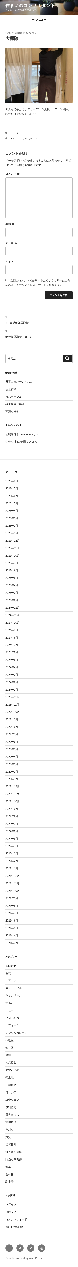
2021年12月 (12, 875)
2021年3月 (11, 942)
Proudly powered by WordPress (23, 1258)
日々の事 (10, 1092)
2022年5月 (11, 838)
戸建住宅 (10, 1084)
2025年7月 (11, 563)
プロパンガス (13, 1017)
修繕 (8, 1055)
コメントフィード (16, 1219)
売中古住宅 (12, 1069)
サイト (9, 261)
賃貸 (8, 1137)
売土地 (9, 1077)
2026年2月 (11, 525)
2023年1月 (11, 778)
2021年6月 (11, 920)
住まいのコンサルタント (30, 5)
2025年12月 (12, 540)
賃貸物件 (10, 1144)
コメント (12, 173)
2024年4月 (11, 667)
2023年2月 (11, 771)
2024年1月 (11, 689)
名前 (9, 224)
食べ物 (9, 1174)
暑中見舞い (12, 1099)
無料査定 (10, 1107)
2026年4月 (11, 510)
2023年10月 (12, 711)
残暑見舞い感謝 (14, 404)
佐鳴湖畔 (10, 434)
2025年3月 (11, 592)
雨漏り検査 (12, 411)
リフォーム (12, 1025)
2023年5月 (11, 749)
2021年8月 (11, 905)
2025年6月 (11, 570)
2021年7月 (11, 913)
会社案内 (10, 1047)
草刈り (9, 1129)
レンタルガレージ (16, 1032)
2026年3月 (11, 518)
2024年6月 (11, 652)
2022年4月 (11, 846)
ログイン (10, 1204)
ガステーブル (13, 396)
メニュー (41, 19)
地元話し (10, 1062)
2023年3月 (11, 764)
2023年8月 (11, 726)
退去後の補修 (13, 1151)
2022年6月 (11, 831)
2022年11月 (12, 793)
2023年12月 (12, 697)
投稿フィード (13, 1211)
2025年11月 (12, 548)
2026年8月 (11, 481)
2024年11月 (12, 615)
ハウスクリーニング (29, 138)
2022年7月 (11, 823)
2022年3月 (11, 853)
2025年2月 (11, 600)
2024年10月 (12, 622)
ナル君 (9, 1002)
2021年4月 (11, 935)
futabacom (29, 33)
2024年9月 (11, 630)
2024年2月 (11, 682)
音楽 (8, 1166)
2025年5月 (11, 577)
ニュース (15, 133)
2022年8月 (11, 816)
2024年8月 (11, 637)
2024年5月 (11, 659)
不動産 (9, 1040)
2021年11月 (12, 883)
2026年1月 (11, 533)
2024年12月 (12, 607)
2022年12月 (12, 786)
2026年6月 (11, 495)
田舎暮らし (12, 1114)
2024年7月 (11, 644)
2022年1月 (11, 868)
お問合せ (10, 965)
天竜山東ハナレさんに (19, 381)
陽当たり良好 (13, 1159)
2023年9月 (11, 719)
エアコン (15, 138)
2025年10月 (12, 555)
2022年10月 (12, 801)
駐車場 (9, 1181)
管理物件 (10, 1122)
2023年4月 (11, 756)
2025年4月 (11, 585)
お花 (8, 973)
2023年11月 (12, 704)
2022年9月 (11, 808)
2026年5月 (11, 503)
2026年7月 (11, 488)
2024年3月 (11, 674)
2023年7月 (11, 734)
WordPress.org (14, 1226)
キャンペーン (13, 995)
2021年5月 (11, 928)
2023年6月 (11, 741)
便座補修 (10, 389)
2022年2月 (11, 860)
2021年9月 (11, 898)
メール (11, 242)
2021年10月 (12, 890)
